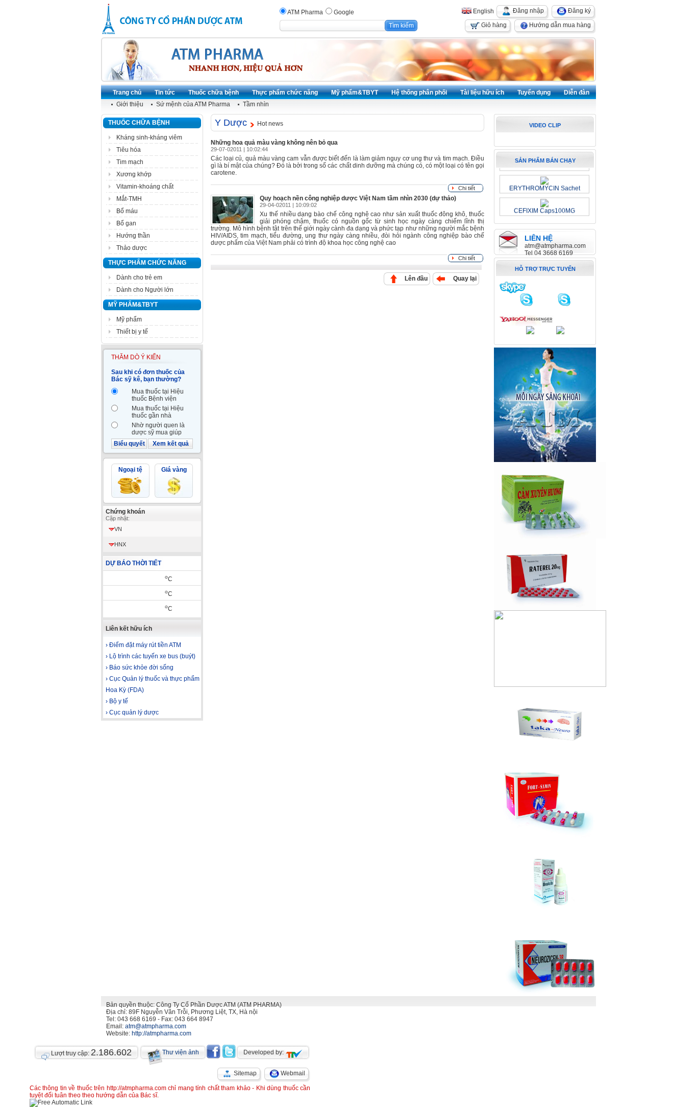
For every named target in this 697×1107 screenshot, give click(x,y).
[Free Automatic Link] (61, 1102)
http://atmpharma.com (161, 1033)
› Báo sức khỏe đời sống (139, 667)
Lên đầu (416, 278)
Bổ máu (127, 211)
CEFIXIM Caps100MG (544, 207)
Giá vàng (174, 469)
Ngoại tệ (130, 469)
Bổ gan (126, 223)
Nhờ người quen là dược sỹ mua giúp (158, 429)
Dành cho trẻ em (139, 277)
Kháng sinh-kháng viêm (149, 137)
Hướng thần (133, 235)
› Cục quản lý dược (132, 712)
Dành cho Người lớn (144, 289)
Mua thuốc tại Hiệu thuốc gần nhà (158, 412)
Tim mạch (129, 162)
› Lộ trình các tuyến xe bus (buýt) (150, 656)
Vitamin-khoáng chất (144, 186)
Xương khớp (134, 174)
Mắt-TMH (129, 198)
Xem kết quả (171, 443)
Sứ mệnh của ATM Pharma (193, 104)
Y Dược (231, 123)
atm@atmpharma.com (555, 245)
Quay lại (465, 278)
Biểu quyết (129, 443)
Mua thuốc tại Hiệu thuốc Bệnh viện (158, 395)
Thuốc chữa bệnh (139, 122)
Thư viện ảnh (180, 1052)
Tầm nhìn (256, 104)
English (482, 11)
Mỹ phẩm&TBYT (133, 304)
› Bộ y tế (117, 701)
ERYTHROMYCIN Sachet (544, 185)
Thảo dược (131, 247)
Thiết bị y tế (132, 331)
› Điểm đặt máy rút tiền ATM (143, 645)
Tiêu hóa (128, 149)
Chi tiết (466, 188)
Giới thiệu (129, 104)
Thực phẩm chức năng (147, 262)
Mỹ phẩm (129, 319)
